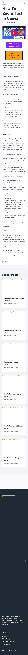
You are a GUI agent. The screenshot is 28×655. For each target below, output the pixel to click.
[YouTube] (25, 561)
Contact (4, 636)
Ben (5, 23)
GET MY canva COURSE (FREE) (14, 45)
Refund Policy (6, 639)
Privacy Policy (6, 644)
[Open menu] (24, 3)
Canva (5, 261)
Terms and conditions (8, 641)
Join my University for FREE (14, 55)
